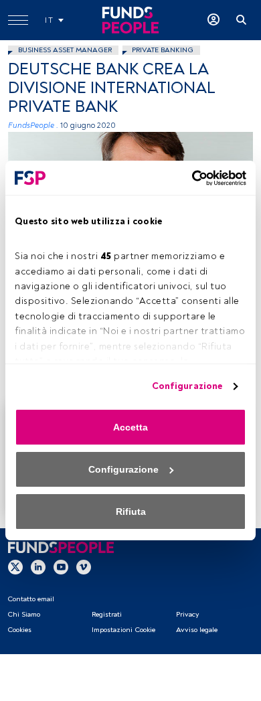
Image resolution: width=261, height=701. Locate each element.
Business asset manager (65, 50)
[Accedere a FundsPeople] (213, 20)
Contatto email (30, 599)
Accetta (130, 427)
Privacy (187, 614)
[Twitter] (15, 567)
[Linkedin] (38, 567)
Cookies (19, 629)
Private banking (162, 50)
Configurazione (187, 386)
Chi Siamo (23, 614)
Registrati (107, 614)
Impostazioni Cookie (123, 629)
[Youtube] (61, 567)
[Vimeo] (83, 567)
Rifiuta (131, 511)
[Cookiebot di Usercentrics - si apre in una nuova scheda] (188, 178)
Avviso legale (196, 629)
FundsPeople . (33, 126)
